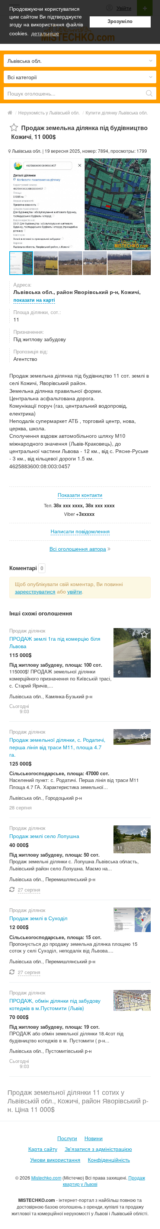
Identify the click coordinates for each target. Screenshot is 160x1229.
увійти (74, 591)
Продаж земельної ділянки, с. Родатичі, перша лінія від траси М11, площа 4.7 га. (57, 747)
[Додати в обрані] (14, 128)
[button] (46, 263)
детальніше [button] (45, 33)
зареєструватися (35, 591)
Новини (93, 1138)
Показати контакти (80, 494)
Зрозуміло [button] (120, 21)
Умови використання (55, 1159)
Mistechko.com (46, 1177)
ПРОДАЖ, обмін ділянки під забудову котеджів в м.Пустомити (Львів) (54, 1004)
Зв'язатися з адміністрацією (98, 1148)
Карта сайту (42, 1148)
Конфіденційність (109, 1159)
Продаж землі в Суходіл (38, 918)
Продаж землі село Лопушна (44, 836)
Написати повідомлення (80, 531)
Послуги (67, 1138)
